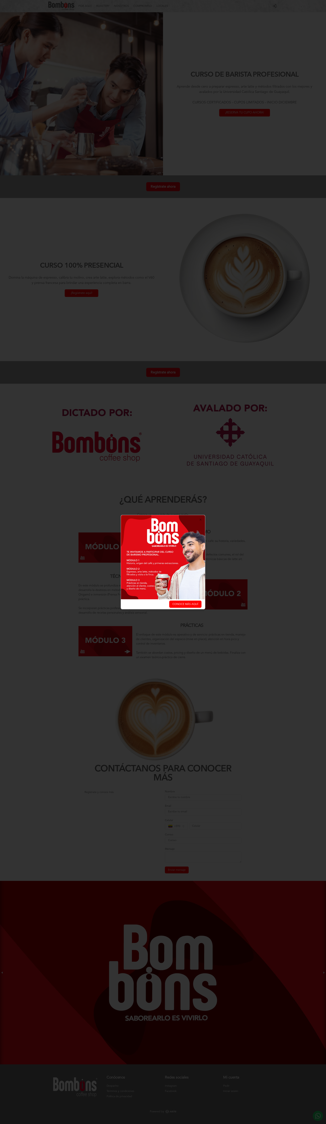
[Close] (200, 519)
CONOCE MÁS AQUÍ (185, 604)
